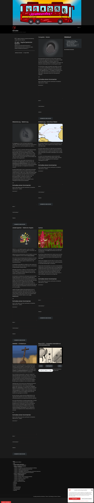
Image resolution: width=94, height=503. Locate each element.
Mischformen (22, 161)
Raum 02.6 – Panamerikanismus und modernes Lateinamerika (24, 472)
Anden (48, 250)
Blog (16, 38)
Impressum (15, 490)
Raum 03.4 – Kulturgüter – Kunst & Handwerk (21, 477)
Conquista (22, 38)
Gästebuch (15, 483)
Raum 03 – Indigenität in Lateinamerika (20, 473)
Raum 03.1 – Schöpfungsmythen (19, 474)
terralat (15, 31)
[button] (92, 490)
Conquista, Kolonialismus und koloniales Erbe (56, 370)
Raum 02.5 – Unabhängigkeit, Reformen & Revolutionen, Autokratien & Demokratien (27, 471)
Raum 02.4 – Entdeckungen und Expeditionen (21, 470)
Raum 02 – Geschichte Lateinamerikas (20, 466)
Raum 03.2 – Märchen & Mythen (19, 475)
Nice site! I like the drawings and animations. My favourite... (73, 45)
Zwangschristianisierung (22, 370)
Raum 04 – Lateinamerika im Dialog (19, 481)
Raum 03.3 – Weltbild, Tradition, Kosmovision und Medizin (23, 476)
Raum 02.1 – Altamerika (18, 466)
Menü (79, 27)
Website (39, 112)
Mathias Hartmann (18, 52)
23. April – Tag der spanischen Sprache (23, 43)
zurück (41, 366)
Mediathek (15, 482)
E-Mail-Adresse (41, 106)
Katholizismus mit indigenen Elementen (19, 163)
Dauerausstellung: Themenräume (18, 464)
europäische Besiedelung (29, 38)
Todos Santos (20, 387)
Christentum (14, 153)
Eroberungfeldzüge (30, 255)
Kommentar (40, 85)
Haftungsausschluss (16, 489)
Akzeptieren (74, 498)
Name (39, 100)
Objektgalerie (49, 366)
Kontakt (14, 485)
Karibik (39, 144)
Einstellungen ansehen (87, 498)
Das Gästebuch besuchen (69, 49)
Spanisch (23, 39)
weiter (60, 366)
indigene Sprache (18, 39)
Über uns (14, 484)
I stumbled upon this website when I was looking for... (72, 42)
